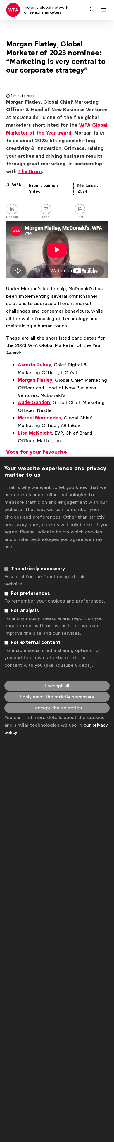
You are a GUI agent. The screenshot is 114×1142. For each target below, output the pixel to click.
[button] (104, 10)
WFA (16, 185)
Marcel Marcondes (39, 418)
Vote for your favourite (36, 452)
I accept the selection (57, 707)
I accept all (57, 685)
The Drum (30, 171)
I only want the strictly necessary (57, 696)
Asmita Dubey (34, 364)
